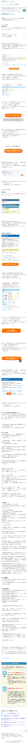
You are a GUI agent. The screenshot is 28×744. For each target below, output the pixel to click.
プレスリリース (16, 733)
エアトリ (3, 4)
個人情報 (3, 733)
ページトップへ (22, 731)
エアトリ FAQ (10, 4)
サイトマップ (3, 736)
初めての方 (9, 736)
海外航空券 (16, 4)
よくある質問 (14, 736)
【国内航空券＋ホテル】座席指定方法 (11, 715)
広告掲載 (11, 733)
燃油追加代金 (19, 735)
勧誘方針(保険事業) (12, 735)
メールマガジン (21, 736)
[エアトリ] (4, 1)
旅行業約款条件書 (4, 735)
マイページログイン (5, 658)
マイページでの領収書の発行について (11, 713)
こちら (9, 668)
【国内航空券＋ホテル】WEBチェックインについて (14, 722)
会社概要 (7, 733)
